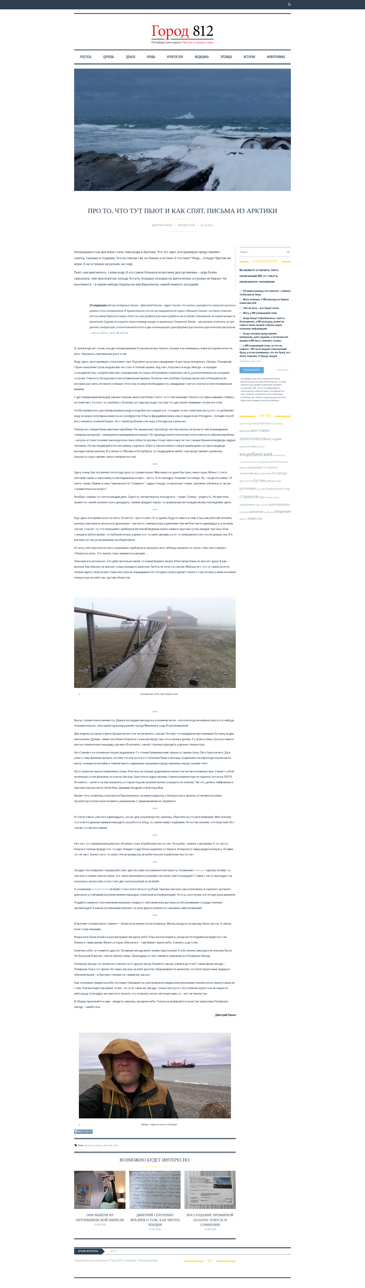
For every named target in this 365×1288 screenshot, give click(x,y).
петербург (279, 473)
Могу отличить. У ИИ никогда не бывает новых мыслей (264, 301)
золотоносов (253, 439)
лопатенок (245, 462)
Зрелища (226, 57)
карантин (245, 447)
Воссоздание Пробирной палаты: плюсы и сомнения (210, 1219)
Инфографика (276, 57)
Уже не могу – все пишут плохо (261, 308)
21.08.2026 (155, 1229)
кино (254, 446)
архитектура (246, 424)
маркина (255, 462)
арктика (89, 1145)
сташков (249, 496)
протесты (246, 481)
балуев (256, 423)
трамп (276, 497)
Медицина (202, 57)
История (249, 57)
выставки (260, 430)
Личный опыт (186, 225)
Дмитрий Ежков (162, 225)
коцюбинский (256, 454)
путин (259, 480)
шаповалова (279, 505)
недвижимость (256, 467)
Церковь (108, 57)
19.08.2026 (210, 1229)
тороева (269, 497)
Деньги (130, 57)
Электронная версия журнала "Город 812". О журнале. (105, 1260)
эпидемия (282, 512)
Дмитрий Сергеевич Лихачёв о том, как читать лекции (155, 1219)
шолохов (244, 512)
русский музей (271, 489)
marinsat (199, 870)
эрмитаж (254, 519)
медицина (264, 462)
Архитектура (175, 57)
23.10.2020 (206, 225)
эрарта (243, 519)
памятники (265, 473)
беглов (265, 423)
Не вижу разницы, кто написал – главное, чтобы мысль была (265, 293)
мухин (243, 467)
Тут (112, 1251)
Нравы (151, 57)
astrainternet (100, 889)
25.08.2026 (100, 1224)
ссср (286, 489)
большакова (276, 424)
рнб (268, 481)
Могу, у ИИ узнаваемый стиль (260, 313)
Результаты (282, 370)
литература (279, 455)
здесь (123, 332)
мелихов (275, 462)
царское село (262, 505)
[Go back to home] (182, 31)
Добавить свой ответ (250, 361)
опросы (272, 467)
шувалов (256, 512)
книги (262, 447)
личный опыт (110, 1145)
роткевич (248, 489)
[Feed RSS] (288, 4)
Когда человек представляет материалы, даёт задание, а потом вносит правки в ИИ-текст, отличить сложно (264, 337)
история (274, 439)
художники (247, 504)
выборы (245, 431)
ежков (98, 1145)
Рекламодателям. (147, 1260)
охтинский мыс (249, 473)
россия (276, 481)
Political (86, 57)
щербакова (268, 512)
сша (262, 497)
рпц (259, 489)
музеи (285, 462)
